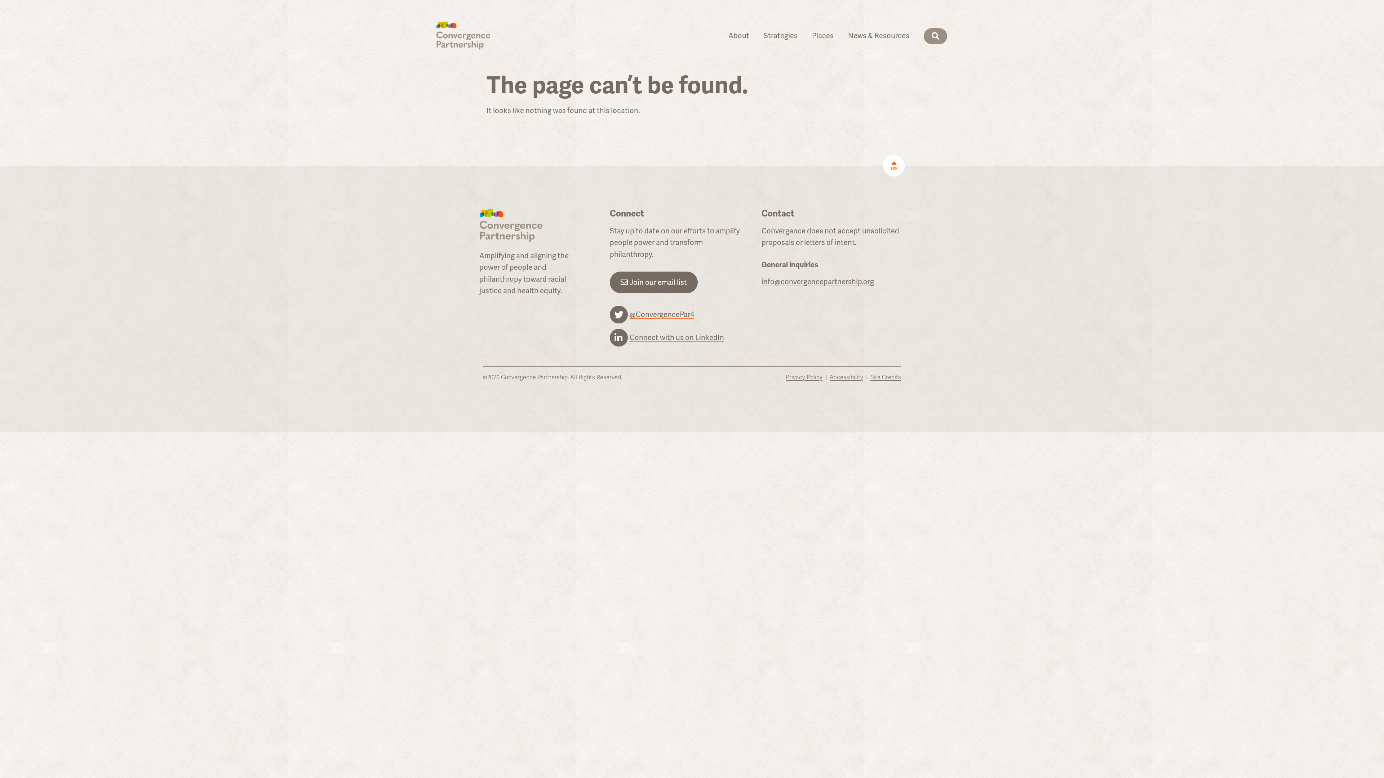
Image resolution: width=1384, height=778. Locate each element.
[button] (935, 36)
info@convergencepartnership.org (818, 281)
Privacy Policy (804, 377)
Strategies (781, 35)
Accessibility (846, 377)
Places (823, 35)
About (738, 35)
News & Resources (878, 35)
